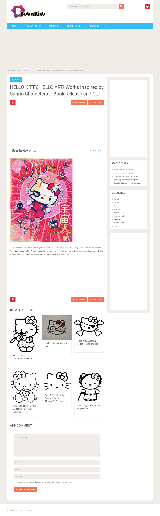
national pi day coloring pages (124, 169)
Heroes (116, 213)
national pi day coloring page (124, 173)
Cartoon (116, 202)
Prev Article (79, 102)
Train (115, 226)
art (14, 71)
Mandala (117, 219)
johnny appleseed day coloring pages (126, 176)
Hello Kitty (17, 79)
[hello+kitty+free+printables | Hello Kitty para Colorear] (24, 387)
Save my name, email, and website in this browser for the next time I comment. (45, 482)
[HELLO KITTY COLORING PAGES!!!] (24, 333)
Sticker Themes (119, 223)
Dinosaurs (117, 206)
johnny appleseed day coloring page (126, 180)
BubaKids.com (12, 511)
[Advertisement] (80, 49)
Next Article (95, 102)
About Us (54, 26)
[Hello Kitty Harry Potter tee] (57, 327)
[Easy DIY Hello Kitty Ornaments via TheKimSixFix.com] (57, 381)
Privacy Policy (32, 26)
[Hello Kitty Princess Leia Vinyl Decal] (89, 386)
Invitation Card (119, 216)
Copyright (95, 26)
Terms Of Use (74, 26)
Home (14, 26)
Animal (116, 199)
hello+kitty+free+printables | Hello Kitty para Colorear (24, 409)
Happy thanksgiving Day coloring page (127, 183)
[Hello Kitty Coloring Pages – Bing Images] (89, 326)
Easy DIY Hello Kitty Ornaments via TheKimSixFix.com (54, 398)
